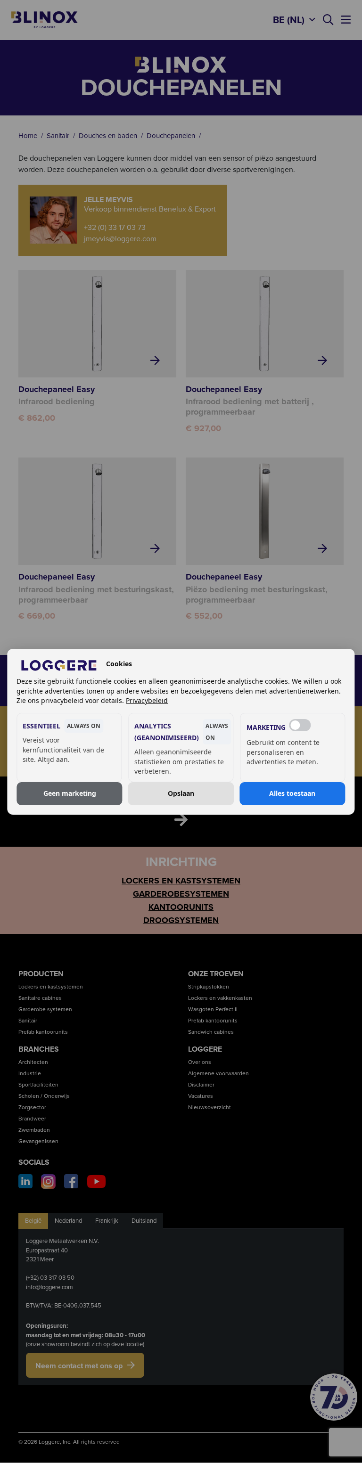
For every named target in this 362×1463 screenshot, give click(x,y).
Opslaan (181, 793)
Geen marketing (69, 793)
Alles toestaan (292, 793)
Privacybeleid (147, 700)
